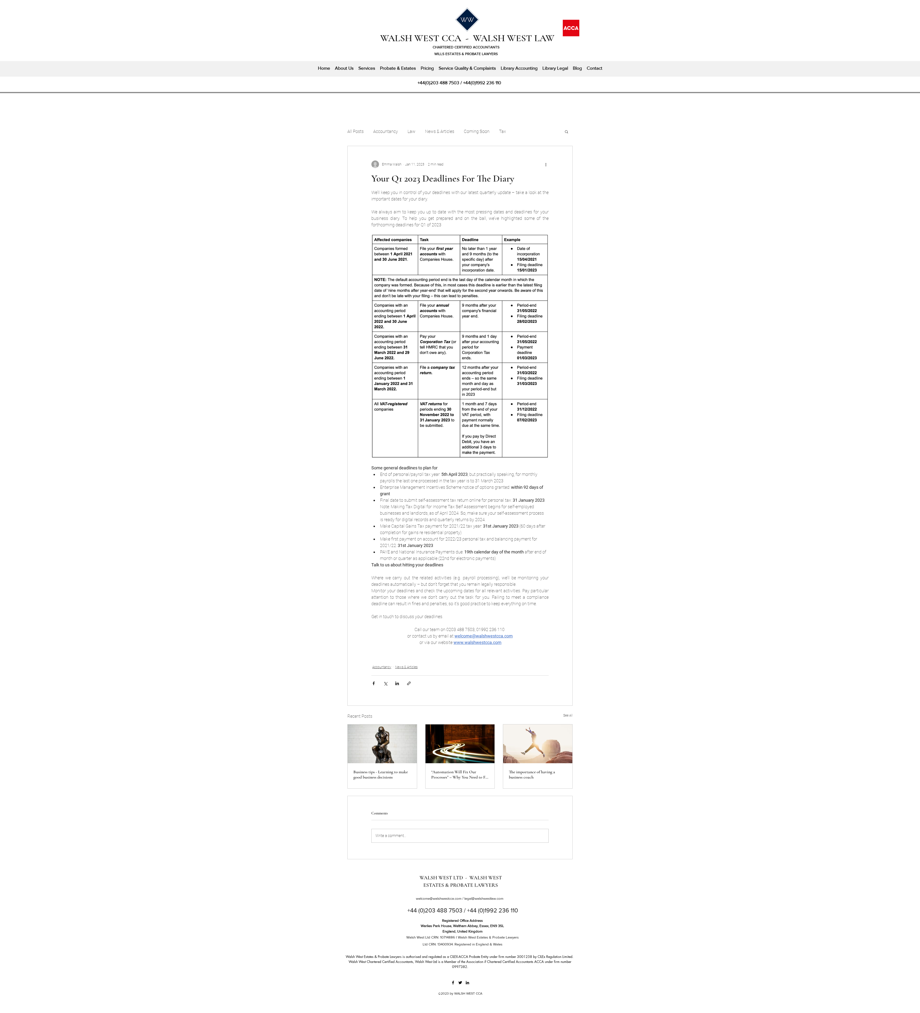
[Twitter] (460, 982)
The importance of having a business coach (532, 774)
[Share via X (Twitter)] (385, 683)
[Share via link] (409, 683)
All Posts (355, 131)
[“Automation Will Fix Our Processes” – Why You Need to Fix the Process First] (460, 743)
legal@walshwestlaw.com (483, 898)
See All (568, 715)
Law (411, 131)
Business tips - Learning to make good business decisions (380, 774)
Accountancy (385, 131)
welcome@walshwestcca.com (438, 898)
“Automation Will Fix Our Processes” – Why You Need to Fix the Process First (460, 774)
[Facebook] (453, 982)
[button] (566, 131)
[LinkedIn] (467, 982)
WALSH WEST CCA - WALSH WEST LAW (467, 38)
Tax (502, 131)
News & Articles (439, 131)
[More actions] (546, 164)
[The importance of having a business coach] (537, 743)
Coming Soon (476, 131)
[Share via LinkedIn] (397, 683)
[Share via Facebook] (373, 683)
